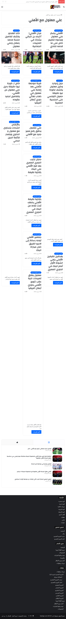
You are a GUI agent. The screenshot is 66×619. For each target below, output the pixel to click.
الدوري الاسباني (59, 587)
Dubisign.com (43, 616)
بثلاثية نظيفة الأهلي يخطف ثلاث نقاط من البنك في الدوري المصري (33, 205)
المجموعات (62, 552)
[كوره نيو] (55, 7)
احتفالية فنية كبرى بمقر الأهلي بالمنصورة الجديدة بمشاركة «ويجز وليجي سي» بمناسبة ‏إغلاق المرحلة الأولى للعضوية (29, 457)
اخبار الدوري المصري (59, 539)
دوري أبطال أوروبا (60, 550)
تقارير (63, 520)
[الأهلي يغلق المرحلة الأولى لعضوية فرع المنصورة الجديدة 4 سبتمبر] (57, 474)
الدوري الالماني (59, 595)
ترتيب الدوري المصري (59, 536)
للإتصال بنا (8, 616)
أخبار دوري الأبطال (60, 560)
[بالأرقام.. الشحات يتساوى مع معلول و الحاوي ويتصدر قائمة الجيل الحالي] (11, 210)
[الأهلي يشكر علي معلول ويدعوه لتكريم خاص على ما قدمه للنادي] (55, 57)
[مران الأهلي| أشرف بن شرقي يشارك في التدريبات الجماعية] (33, 57)
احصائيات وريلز (58, 577)
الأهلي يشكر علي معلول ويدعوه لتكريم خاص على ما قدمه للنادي (55, 39)
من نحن (3, 616)
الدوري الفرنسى (59, 593)
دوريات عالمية (61, 506)
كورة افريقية (61, 512)
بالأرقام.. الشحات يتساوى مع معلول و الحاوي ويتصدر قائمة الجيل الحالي (11, 132)
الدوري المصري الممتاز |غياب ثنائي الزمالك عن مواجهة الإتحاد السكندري (40, 1)
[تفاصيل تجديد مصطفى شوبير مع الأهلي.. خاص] (57, 451)
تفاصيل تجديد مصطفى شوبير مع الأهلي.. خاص (39, 449)
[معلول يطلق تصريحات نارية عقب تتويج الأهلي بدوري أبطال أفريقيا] (33, 357)
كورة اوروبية (61, 509)
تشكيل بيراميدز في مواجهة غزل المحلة (41, 464)
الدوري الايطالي (59, 598)
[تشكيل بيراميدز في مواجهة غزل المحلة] (57, 466)
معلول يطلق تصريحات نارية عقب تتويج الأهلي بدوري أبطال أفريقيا (34, 281)
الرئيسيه (63, 531)
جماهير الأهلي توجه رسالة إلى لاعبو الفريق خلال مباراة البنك (33, 243)
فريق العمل (14, 616)
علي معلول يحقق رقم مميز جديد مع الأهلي (33, 131)
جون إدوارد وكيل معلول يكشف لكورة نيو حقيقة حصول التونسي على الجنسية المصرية (55, 93)
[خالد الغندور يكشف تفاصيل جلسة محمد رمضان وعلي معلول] (11, 57)
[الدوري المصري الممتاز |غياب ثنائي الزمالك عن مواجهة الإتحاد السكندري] (57, 481)
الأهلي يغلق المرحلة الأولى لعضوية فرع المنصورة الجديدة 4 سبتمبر (34, 471)
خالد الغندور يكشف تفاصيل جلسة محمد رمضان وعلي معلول (12, 39)
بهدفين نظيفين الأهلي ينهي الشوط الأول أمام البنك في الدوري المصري (55, 262)
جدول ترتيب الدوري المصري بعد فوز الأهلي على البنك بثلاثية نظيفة (33, 165)
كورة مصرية (62, 501)
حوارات (63, 522)
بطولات (63, 517)
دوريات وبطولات (61, 563)
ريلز (64, 533)
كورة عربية (62, 504)
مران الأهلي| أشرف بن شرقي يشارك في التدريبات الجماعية (33, 39)
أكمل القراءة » (58, 71)
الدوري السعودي (59, 585)
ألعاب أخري (62, 514)
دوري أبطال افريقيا (35, 80)
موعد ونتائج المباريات (59, 555)
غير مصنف (16, 30)
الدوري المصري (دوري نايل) (56, 574)
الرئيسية (59, 15)
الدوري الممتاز (58, 30)
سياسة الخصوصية (22, 616)
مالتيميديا (62, 558)
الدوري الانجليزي (59, 590)
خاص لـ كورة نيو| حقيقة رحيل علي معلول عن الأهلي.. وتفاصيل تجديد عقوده (11, 91)
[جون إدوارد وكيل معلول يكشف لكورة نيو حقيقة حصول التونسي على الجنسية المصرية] (55, 172)
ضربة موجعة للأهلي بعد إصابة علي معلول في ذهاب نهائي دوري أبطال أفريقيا (34, 93)
